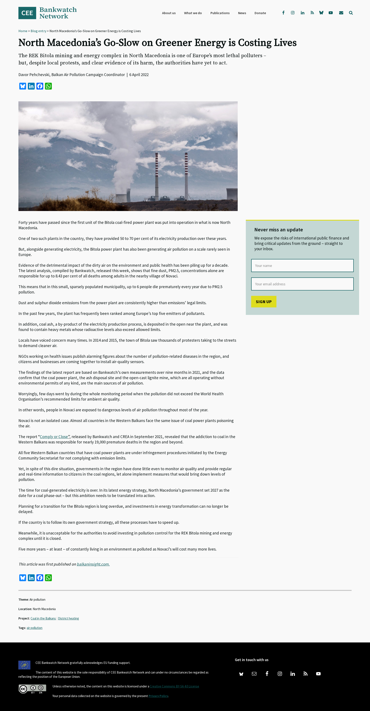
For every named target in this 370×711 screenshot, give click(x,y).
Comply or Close (54, 436)
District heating (68, 618)
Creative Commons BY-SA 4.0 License (174, 686)
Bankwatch (50, 12)
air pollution (34, 628)
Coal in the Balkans (43, 618)
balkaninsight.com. (93, 564)
